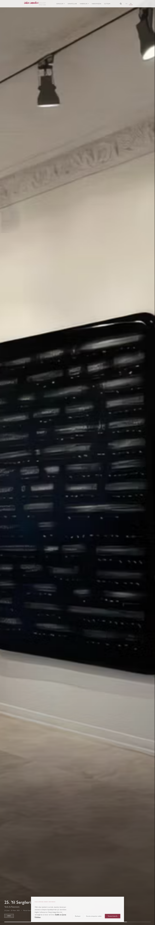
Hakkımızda (96, 4)
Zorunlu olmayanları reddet (93, 916)
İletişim (107, 4)
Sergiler (59, 4)
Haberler (84, 4)
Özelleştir (78, 916)
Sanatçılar (72, 4)
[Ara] (120, 3)
